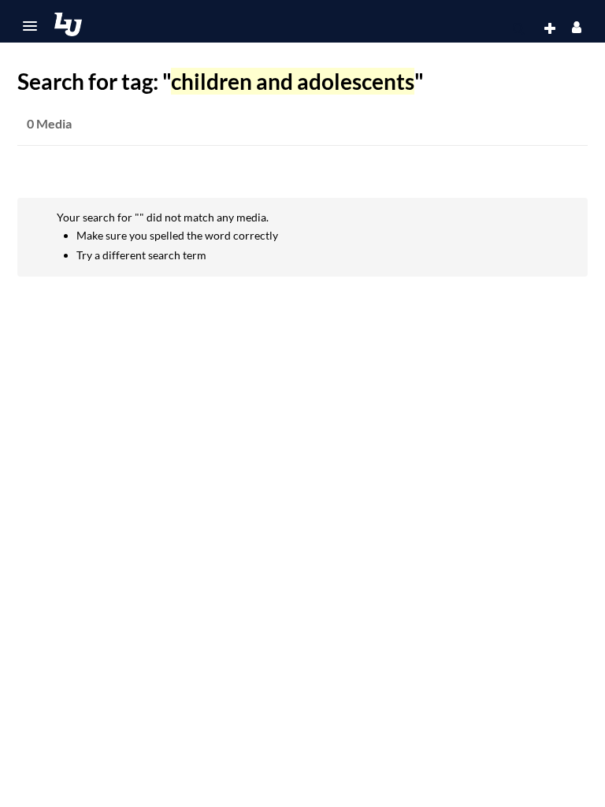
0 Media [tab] (49, 123)
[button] (30, 26)
